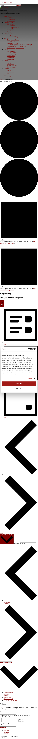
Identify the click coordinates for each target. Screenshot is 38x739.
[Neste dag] (21, 530)
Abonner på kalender (6, 662)
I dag (1, 533)
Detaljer (30, 378)
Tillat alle (19, 383)
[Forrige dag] (21, 474)
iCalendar (6, 694)
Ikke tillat (19, 389)
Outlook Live (7, 697)
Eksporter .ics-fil (8, 699)
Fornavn (20, 719)
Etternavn (21, 721)
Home (1, 79)
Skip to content (8, 2)
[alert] (19, 220)
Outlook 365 (7, 695)
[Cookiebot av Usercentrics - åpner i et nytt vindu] (28, 349)
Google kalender (8, 692)
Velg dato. (17, 543)
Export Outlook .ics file (10, 700)
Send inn (3, 727)
